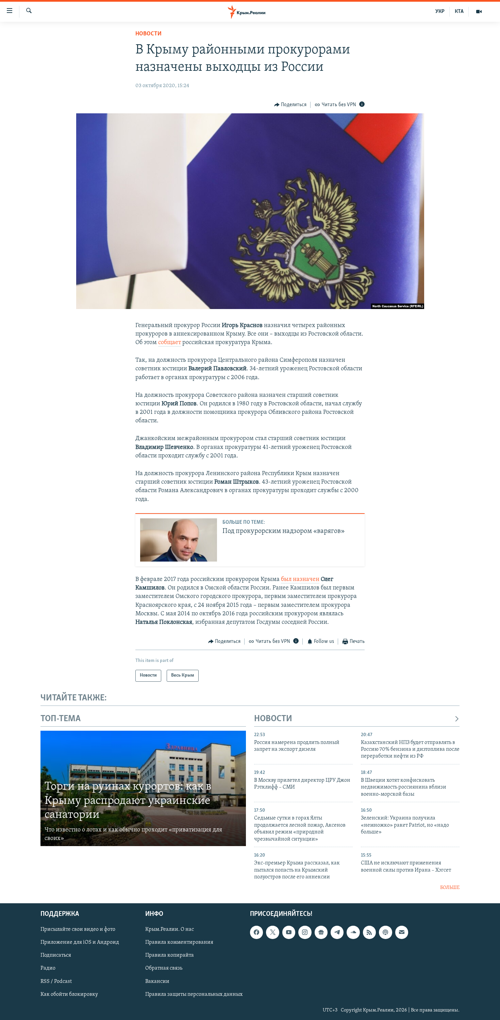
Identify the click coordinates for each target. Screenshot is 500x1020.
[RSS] (369, 932)
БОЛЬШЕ (450, 887)
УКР (440, 11)
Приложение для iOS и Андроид (79, 942)
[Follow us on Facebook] (256, 932)
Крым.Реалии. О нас (169, 929)
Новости (148, 34)
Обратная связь (163, 968)
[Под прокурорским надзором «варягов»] (178, 540)
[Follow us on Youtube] (288, 932)
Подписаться (55, 955)
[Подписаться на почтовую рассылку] (401, 932)
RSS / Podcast (56, 981)
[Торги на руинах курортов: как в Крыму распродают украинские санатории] (143, 788)
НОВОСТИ (273, 719)
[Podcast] (385, 932)
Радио (47, 968)
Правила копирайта (169, 955)
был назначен (300, 580)
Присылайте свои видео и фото (77, 929)
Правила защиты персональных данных (194, 994)
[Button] (290, 104)
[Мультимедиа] (479, 11)
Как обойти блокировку (69, 994)
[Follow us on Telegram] (337, 932)
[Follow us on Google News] (321, 932)
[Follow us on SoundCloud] (353, 932)
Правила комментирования (179, 942)
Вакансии (157, 981)
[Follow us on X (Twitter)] (272, 932)
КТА (459, 11)
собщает (169, 343)
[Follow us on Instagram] (304, 932)
